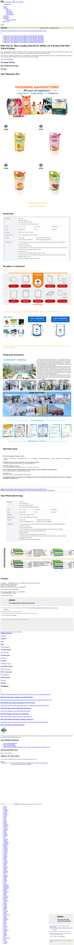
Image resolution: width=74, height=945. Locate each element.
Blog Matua (45, 763)
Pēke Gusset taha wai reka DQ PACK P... (13, 725)
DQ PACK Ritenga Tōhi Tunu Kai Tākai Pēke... (15, 714)
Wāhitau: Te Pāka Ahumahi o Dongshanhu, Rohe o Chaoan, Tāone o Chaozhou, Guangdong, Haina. (26, 747)
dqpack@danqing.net (8, 2)
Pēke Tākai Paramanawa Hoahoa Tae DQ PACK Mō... (17, 697)
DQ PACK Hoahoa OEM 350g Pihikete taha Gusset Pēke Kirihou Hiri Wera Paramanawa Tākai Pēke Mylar (30, 490)
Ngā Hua (5, 8)
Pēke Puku (8, 10)
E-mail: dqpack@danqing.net (10, 743)
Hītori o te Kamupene (11, 19)
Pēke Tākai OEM (27, 764)
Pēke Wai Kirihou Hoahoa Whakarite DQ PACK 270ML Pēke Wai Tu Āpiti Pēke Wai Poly (25, 489)
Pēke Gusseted (9, 12)
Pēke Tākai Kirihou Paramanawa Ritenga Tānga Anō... (17, 719)
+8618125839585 (19, 2)
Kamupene (5, 15)
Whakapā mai (6, 21)
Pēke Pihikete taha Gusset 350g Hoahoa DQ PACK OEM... (18, 703)
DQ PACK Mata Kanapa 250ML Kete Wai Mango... (16, 708)
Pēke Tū (8, 9)
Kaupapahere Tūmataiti (6, 764)
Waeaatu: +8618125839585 (9, 745)
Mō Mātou (5, 18)
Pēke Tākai (19, 764)
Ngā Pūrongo (6, 17)
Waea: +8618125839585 (9, 744)
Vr (4, 22)
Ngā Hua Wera (31, 763)
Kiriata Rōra (9, 13)
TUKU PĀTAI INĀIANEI (7, 59)
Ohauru (2, 761)
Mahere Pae (38, 763)
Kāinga (5, 6)
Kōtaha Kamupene (6, 633)
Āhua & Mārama (10, 14)
